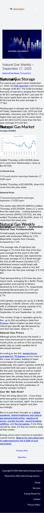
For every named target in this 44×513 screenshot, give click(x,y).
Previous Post (22, 451)
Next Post (22, 457)
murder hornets (15, 421)
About (37, 482)
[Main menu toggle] (36, 8)
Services (36, 488)
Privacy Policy (34, 504)
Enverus (4, 323)
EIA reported (21, 85)
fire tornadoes (22, 424)
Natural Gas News (10, 73)
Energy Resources (32, 493)
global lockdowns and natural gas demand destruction (21, 416)
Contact (36, 499)
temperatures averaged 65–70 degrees (18, 355)
